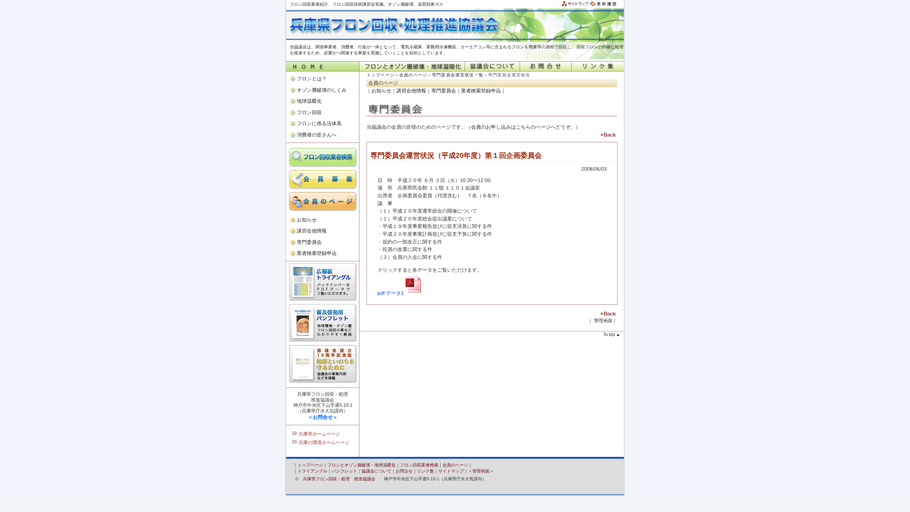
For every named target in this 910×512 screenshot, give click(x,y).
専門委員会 (309, 242)
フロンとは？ (312, 78)
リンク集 (425, 471)
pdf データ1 (391, 293)
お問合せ (404, 471)
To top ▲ (611, 334)
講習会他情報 (312, 231)
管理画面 (603, 320)
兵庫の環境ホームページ (324, 442)
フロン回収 (309, 112)
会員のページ (413, 75)
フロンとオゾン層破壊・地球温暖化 (361, 465)
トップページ (380, 75)
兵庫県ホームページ (319, 434)
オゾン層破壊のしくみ (322, 90)
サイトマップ (451, 471)
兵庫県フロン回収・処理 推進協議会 (339, 479)
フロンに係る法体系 (319, 123)
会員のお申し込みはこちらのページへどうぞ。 (523, 127)
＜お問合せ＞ (323, 417)
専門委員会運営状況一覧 (457, 75)
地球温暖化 (309, 101)
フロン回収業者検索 (419, 465)
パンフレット (344, 471)
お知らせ (307, 220)
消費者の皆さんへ (317, 135)
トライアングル (312, 471)
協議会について (376, 471)
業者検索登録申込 (317, 253)
